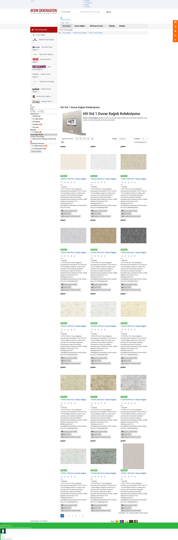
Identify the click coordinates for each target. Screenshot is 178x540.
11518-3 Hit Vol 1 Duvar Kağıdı (133, 326)
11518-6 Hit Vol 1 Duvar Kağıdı (133, 400)
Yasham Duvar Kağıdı (80, 33)
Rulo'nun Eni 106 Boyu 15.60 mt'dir (44, 139)
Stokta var (36, 124)
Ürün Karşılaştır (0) (140, 142)
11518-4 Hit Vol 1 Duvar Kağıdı (73, 400)
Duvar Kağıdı (67, 33)
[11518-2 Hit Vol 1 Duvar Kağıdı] (104, 309)
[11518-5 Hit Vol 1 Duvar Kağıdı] (104, 383)
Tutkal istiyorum (39, 146)
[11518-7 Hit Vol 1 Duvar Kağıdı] (73, 456)
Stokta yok (36, 116)
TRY (32, 1)
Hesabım (87, 1)
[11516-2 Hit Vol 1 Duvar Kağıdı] (104, 162)
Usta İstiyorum (39, 148)
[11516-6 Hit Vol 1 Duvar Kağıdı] (134, 235)
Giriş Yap (87, 6)
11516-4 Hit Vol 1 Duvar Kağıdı (73, 252)
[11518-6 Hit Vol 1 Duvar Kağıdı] (134, 383)
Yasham (36, 132)
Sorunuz (36, 127)
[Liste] (92, 138)
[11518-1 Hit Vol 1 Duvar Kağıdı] (73, 309)
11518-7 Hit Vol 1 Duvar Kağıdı (73, 473)
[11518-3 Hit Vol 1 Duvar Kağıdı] (134, 309)
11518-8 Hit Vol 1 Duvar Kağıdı (103, 473)
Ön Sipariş (36, 121)
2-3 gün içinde (38, 119)
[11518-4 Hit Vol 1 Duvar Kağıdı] (73, 383)
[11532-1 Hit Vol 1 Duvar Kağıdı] (134, 456)
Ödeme (87, 4)
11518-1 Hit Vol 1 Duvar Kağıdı (73, 326)
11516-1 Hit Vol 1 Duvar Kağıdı (73, 179)
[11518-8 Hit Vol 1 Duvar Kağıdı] (104, 456)
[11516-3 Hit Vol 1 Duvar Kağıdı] (134, 162)
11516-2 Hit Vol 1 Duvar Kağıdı (103, 179)
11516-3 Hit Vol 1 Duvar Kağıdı (133, 179)
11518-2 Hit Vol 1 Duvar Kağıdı (103, 326)
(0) (61, 185)
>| (82, 516)
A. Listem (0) (88, 3)
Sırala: (114, 139)
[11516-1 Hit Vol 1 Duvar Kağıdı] (73, 162)
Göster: (137, 139)
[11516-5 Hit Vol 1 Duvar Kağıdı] (104, 235)
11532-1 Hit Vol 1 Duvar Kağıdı (133, 473)
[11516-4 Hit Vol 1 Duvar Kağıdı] (73, 235)
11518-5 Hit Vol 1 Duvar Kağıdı (103, 400)
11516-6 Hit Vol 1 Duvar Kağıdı (133, 252)
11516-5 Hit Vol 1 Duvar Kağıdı (103, 252)
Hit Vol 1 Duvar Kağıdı (95, 33)
